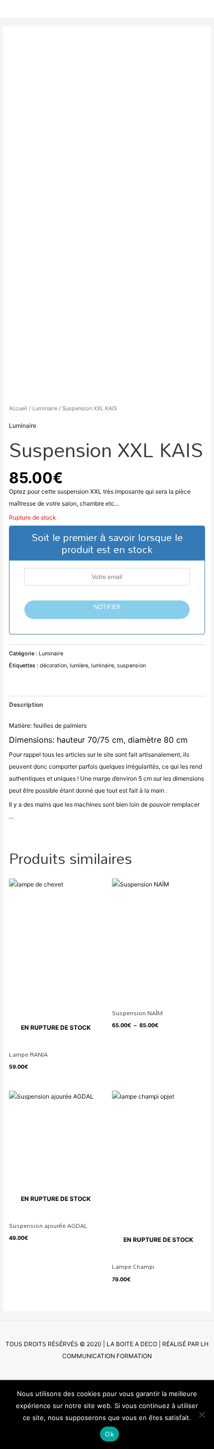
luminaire (102, 665)
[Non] (202, 1415)
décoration (53, 665)
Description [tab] (26, 704)
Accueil (18, 408)
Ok (109, 1434)
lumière (79, 665)
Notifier (107, 606)
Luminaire (44, 408)
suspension (131, 665)
